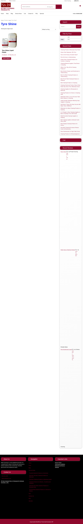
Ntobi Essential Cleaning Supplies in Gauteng (69, 116)
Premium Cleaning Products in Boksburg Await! (40, 479)
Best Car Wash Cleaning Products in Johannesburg (69, 75)
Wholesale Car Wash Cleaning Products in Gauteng (71, 109)
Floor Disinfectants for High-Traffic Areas (70, 131)
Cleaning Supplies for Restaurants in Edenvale (69, 89)
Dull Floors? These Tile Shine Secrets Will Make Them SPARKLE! (70, 105)
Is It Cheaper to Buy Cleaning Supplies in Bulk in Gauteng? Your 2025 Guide (70, 113)
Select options (6, 58)
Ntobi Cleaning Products (7, 9)
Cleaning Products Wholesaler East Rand (70, 49)
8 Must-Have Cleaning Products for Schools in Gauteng (69, 60)
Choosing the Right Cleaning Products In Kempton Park (38, 486)
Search (58, 6)
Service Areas (18, 13)
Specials (42, 13)
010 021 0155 (79, 13)
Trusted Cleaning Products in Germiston (38, 473)
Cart (25, 13)
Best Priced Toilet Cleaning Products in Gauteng (70, 79)
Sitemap (57, 467)
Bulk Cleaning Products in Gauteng (69, 82)
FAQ (36, 13)
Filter (62, 39)
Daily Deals (3, 0)
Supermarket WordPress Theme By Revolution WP (41, 521)
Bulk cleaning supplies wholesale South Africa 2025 (70, 120)
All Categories (50, 6)
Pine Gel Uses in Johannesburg (68, 57)
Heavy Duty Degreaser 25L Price (68, 52)
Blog (12, 13)
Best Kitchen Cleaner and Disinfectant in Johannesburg (70, 72)
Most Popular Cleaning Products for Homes (69, 124)
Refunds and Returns (60, 465)
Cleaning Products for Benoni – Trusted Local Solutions (40, 482)
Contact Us (30, 13)
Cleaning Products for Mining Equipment (70, 133)
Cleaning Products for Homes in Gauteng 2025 (70, 93)
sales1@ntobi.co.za (6, 478)
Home (2, 13)
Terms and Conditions (60, 464)
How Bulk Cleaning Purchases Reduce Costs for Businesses (70, 128)
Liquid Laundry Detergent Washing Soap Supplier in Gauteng (70, 101)
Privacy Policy (58, 462)
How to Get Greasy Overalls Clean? (69, 54)
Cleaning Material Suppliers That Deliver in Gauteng (70, 64)
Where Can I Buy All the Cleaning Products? (68, 68)
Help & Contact (12, 0)
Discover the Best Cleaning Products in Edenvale (38, 476)
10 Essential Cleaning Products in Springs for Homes (40, 490)
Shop (7, 13)
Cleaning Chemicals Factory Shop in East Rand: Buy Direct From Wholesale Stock (70, 86)
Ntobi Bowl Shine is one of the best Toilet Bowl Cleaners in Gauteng (70, 97)
